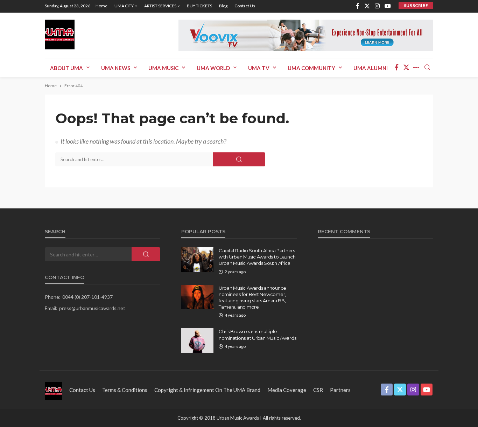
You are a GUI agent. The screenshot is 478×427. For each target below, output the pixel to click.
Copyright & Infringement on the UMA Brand (207, 390)
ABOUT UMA (66, 68)
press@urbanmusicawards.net (92, 308)
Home (101, 5)
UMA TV (258, 68)
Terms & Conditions (124, 390)
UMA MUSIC (163, 68)
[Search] (427, 67)
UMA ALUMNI (370, 68)
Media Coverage (286, 390)
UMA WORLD (213, 68)
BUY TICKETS (199, 5)
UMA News (115, 68)
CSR (318, 390)
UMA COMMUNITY (311, 68)
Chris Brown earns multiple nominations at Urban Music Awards (257, 334)
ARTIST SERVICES (160, 5)
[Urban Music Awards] (60, 34)
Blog (223, 5)
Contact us (244, 5)
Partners (340, 390)
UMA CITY (124, 5)
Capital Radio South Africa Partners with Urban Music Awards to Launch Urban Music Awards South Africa (257, 257)
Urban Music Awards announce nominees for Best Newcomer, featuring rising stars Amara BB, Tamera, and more (252, 297)
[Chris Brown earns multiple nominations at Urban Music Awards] (197, 340)
